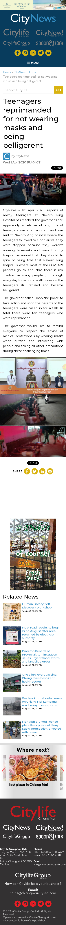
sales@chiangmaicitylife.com (33, 891)
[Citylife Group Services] (16, 43)
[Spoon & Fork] (49, 43)
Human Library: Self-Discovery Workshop (37, 605)
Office (49, 852)
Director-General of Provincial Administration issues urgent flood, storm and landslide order (41, 656)
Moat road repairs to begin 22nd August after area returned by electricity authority (41, 633)
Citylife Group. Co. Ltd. (26, 911)
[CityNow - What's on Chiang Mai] (49, 828)
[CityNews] (33, 19)
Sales (47, 855)
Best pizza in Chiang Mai (33, 775)
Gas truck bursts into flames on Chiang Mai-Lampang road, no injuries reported (42, 701)
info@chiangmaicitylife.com (50, 864)
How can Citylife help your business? (33, 883)
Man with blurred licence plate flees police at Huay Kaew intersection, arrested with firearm (41, 727)
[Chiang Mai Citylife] (16, 33)
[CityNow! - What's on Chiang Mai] (49, 33)
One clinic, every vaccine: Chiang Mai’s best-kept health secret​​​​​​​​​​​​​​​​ (39, 678)
